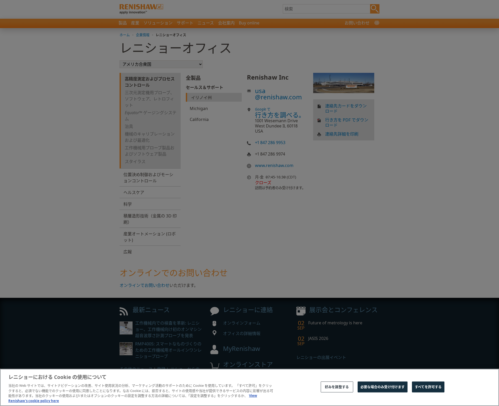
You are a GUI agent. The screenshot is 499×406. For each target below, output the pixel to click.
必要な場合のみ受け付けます (382, 386)
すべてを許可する (428, 386)
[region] (249, 387)
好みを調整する (337, 386)
